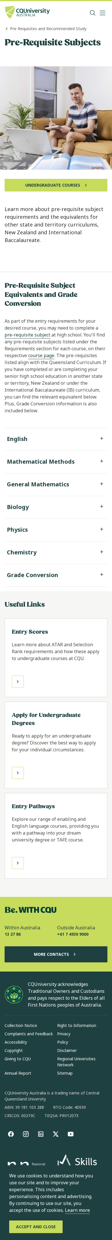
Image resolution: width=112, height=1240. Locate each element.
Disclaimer (67, 1050)
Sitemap (65, 1073)
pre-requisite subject (27, 335)
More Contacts (51, 954)
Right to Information (76, 1025)
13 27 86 (13, 934)
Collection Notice (21, 1025)
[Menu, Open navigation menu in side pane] (102, 13)
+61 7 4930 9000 (72, 934)
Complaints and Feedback (29, 1033)
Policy (62, 1042)
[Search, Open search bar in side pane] (93, 13)
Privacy (63, 1033)
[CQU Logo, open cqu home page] (27, 13)
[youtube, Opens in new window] (70, 1134)
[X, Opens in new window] (55, 1134)
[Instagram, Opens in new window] (26, 1134)
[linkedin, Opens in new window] (40, 1134)
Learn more (77, 1210)
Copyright (14, 1050)
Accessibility (16, 1042)
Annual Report (18, 1073)
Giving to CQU (18, 1058)
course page (41, 355)
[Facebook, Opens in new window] (11, 1134)
